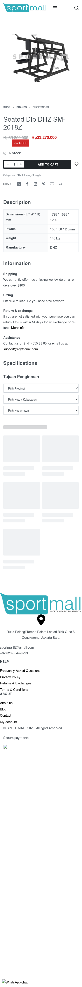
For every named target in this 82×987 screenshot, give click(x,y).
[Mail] (52, 184)
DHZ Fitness (41, 107)
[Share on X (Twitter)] (19, 184)
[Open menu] (54, 7)
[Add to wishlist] (76, 164)
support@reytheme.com (20, 349)
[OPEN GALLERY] (41, 57)
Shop (6, 107)
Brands (21, 107)
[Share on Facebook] (27, 184)
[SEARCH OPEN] (76, 8)
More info (17, 327)
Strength (36, 175)
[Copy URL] (60, 184)
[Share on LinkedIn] (35, 184)
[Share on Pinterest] (44, 184)
